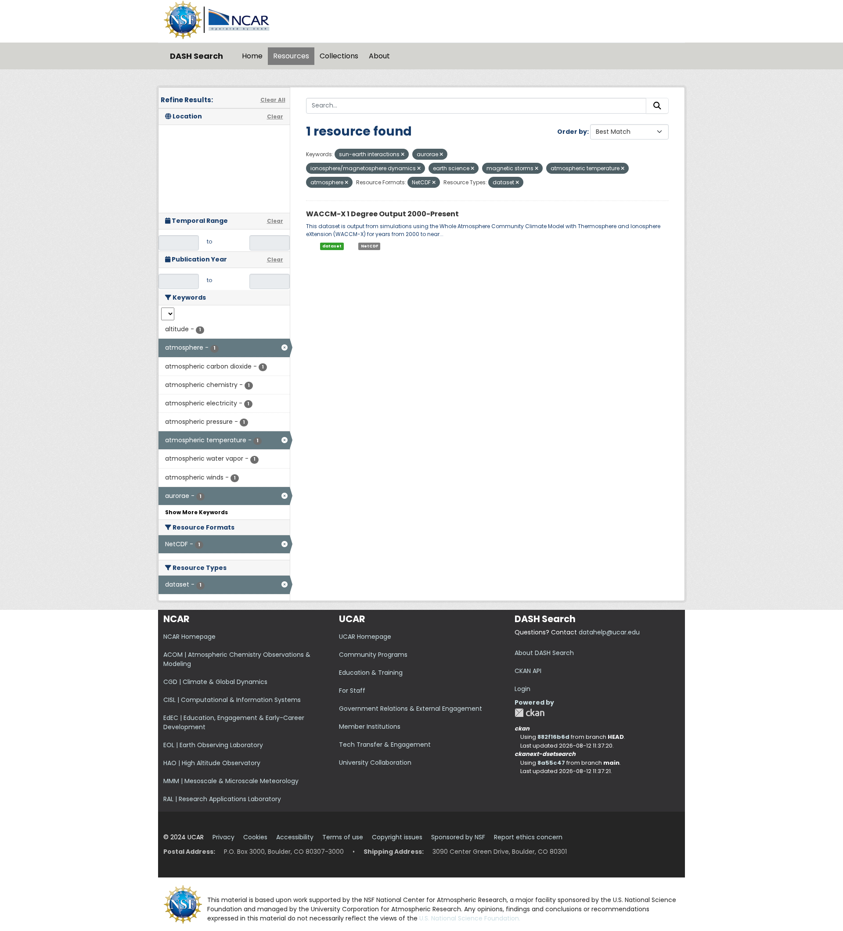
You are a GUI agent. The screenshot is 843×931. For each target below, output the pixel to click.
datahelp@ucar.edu (609, 632)
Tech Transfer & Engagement (385, 744)
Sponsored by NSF (458, 837)
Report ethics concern (528, 837)
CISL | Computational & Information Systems (232, 699)
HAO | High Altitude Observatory (211, 763)
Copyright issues (397, 837)
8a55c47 (551, 763)
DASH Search (196, 55)
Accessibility (294, 837)
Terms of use (342, 837)
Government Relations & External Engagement (410, 708)
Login (522, 688)
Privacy (223, 837)
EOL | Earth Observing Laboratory (213, 745)
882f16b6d (553, 737)
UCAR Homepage (365, 636)
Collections (339, 56)
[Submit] (657, 106)
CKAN (529, 712)
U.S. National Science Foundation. (469, 918)
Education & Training (371, 672)
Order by (572, 131)
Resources (291, 56)
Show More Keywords (196, 512)
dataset (332, 246)
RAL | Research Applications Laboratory (222, 799)
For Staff (352, 690)
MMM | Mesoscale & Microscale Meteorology (231, 781)
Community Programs (373, 654)
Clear (275, 116)
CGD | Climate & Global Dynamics (215, 681)
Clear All (272, 100)
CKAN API (528, 670)
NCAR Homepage (189, 636)
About (379, 56)
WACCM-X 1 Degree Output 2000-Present (382, 214)
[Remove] (402, 154)
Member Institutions (369, 726)
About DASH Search (544, 652)
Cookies (255, 837)
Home (252, 56)
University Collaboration (375, 762)
